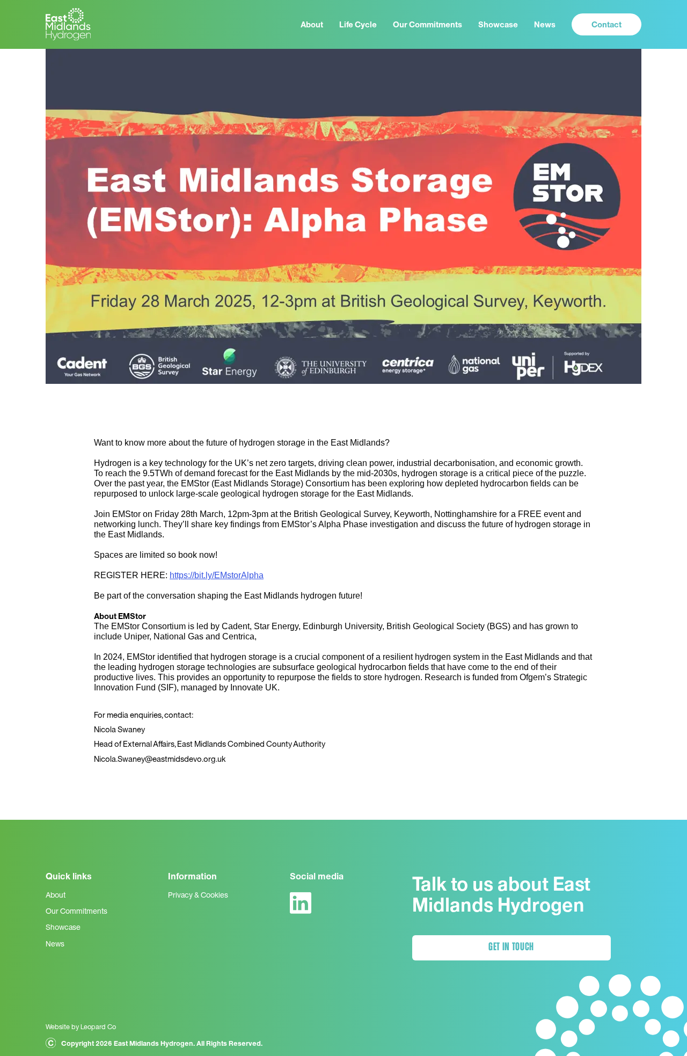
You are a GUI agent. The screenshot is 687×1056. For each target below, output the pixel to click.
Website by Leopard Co (81, 1026)
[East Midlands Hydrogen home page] (68, 24)
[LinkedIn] (300, 903)
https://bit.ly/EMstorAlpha (217, 575)
